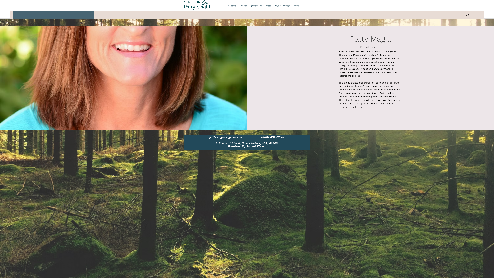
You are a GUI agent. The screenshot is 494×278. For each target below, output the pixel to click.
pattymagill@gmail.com (226, 137)
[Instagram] (467, 14)
